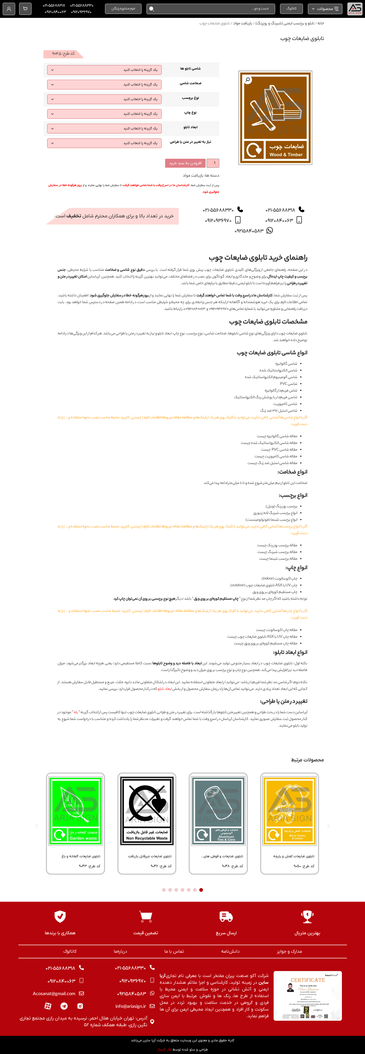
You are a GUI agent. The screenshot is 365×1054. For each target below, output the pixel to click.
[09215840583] (269, 230)
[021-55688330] (240, 209)
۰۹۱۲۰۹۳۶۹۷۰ (81, 12)
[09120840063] (299, 220)
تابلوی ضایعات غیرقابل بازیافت (150, 856)
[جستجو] (150, 9)
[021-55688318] (301, 209)
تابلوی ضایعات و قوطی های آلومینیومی (223, 858)
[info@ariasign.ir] (152, 1006)
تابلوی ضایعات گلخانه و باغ (81, 856)
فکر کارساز (164, 1049)
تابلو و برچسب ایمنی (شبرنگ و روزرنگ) (285, 24)
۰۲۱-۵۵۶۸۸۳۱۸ (54, 5)
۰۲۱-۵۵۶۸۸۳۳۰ (82, 5)
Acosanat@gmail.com (54, 994)
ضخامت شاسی (190, 83)
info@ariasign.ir (130, 1007)
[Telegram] (64, 1006)
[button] (247, 79)
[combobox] (214, 9)
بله (76, 713)
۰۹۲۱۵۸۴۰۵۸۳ (248, 231)
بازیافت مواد (242, 24)
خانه (321, 24)
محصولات (325, 8)
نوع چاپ (190, 113)
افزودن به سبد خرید (185, 163)
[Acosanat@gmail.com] (81, 993)
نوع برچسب (190, 98)
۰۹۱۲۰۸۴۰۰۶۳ (55, 12)
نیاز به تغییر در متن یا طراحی (190, 142)
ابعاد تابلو (190, 127)
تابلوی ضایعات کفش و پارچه (293, 856)
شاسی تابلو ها (190, 69)
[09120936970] (238, 220)
